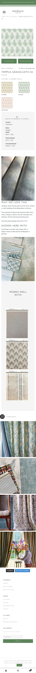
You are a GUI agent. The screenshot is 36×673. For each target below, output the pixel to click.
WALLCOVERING (7, 586)
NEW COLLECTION (8, 589)
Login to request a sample (17, 119)
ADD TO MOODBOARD (28, 68)
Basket (27, 669)
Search (18, 670)
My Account (6, 670)
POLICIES (5, 602)
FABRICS (5, 583)
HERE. (26, 221)
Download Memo (25, 61)
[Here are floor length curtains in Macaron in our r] (18, 550)
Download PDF (9, 61)
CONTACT (5, 609)
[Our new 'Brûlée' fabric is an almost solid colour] (18, 476)
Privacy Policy (28, 663)
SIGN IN (5, 618)
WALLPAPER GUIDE (8, 605)
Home (3, 16)
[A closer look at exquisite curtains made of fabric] (18, 513)
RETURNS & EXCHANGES (10, 622)
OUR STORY (6, 599)
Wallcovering (12, 16)
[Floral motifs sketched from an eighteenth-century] (18, 439)
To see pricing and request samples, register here (18, 2)
